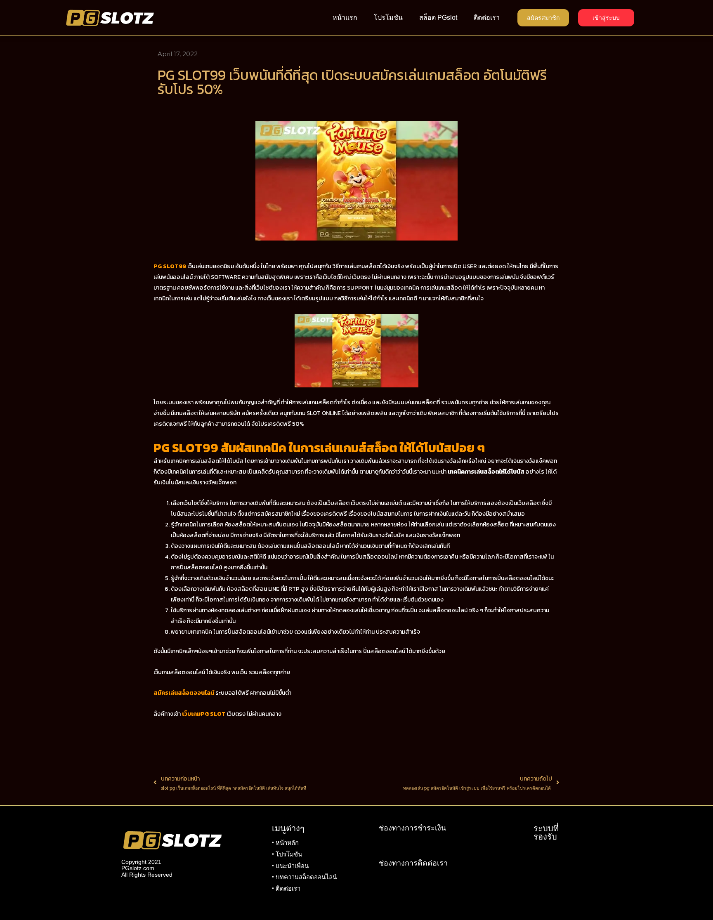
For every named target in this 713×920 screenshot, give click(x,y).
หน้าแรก (345, 17)
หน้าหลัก (287, 843)
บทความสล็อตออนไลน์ (306, 877)
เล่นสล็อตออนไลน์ (445, 610)
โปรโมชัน (388, 17)
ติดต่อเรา (487, 17)
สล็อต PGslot (438, 17)
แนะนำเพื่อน (292, 866)
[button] (543, 17)
